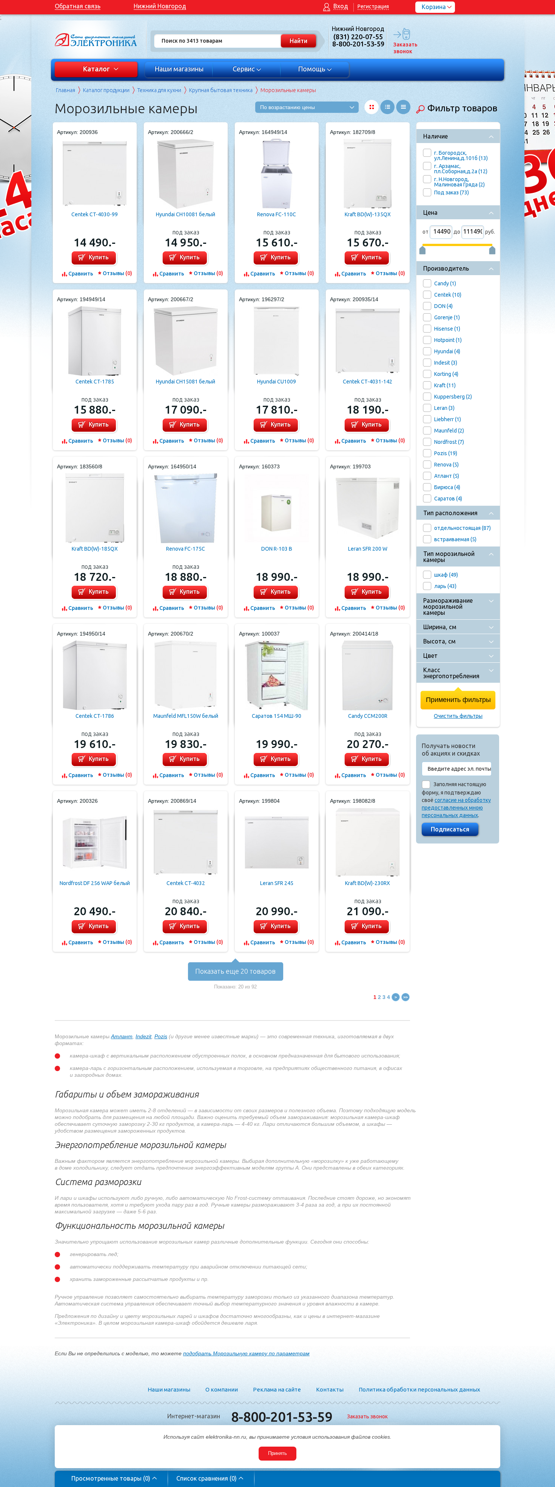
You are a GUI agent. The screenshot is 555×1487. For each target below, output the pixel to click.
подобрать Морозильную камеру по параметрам (246, 1353)
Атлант (122, 1036)
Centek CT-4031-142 (367, 382)
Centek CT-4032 (185, 883)
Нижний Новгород (160, 6)
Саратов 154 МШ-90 (276, 716)
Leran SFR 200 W (367, 549)
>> (405, 997)
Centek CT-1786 (95, 716)
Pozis (160, 1036)
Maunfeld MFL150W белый (185, 716)
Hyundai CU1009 (276, 382)
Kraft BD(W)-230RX (367, 883)
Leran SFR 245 (276, 883)
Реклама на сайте (277, 1389)
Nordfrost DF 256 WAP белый (95, 883)
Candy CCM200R (367, 716)
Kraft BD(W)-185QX (95, 549)
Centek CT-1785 (95, 382)
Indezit (143, 1036)
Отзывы (117, 273)
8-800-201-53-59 (281, 1416)
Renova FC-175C (185, 549)
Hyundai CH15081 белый (185, 382)
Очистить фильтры (458, 716)
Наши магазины (179, 68)
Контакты (330, 1389)
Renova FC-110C (276, 214)
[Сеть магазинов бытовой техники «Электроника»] (96, 39)
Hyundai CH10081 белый (185, 214)
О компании (221, 1389)
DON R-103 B (276, 549)
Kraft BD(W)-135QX (368, 214)
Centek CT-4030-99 (94, 214)
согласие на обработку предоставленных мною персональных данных (456, 807)
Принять (277, 1453)
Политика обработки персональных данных (419, 1389)
